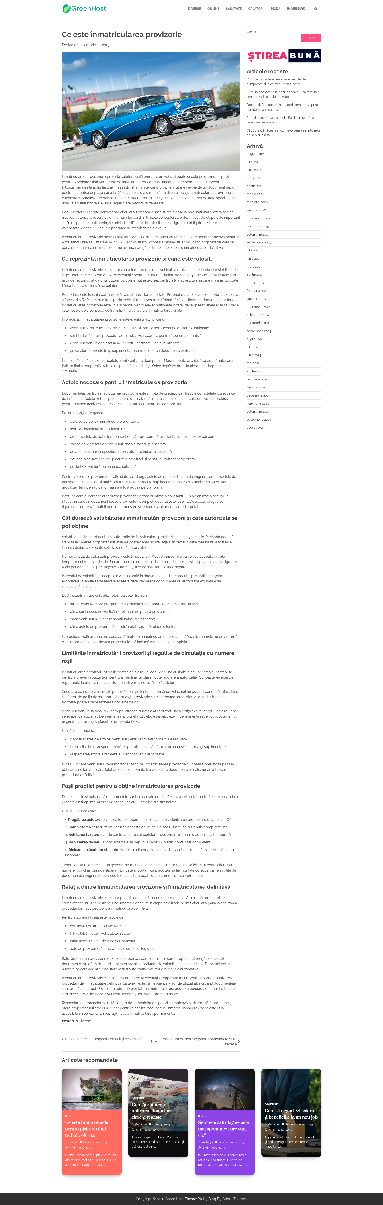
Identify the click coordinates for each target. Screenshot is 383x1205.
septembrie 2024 (259, 331)
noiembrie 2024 (258, 315)
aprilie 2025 (255, 274)
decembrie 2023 (258, 395)
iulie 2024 (253, 347)
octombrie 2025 (258, 234)
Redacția (141, 1124)
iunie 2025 (254, 258)
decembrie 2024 (258, 306)
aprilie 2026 (255, 186)
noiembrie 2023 (258, 403)
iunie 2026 (254, 170)
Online (213, 8)
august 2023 (255, 427)
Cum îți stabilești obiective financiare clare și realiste (152, 1111)
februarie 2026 (257, 202)
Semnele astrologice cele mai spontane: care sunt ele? (223, 1129)
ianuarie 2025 (256, 298)
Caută (251, 31)
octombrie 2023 (258, 411)
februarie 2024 (257, 379)
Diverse (194, 8)
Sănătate (234, 8)
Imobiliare (296, 8)
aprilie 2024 (255, 371)
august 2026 (255, 154)
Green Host (174, 1199)
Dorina (72, 1142)
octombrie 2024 (258, 323)
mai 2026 (253, 178)
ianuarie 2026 (256, 210)
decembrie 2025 (258, 218)
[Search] (315, 9)
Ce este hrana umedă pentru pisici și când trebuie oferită (86, 1129)
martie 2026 (255, 194)
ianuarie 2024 (256, 387)
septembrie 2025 (259, 242)
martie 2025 (255, 282)
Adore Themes (234, 1199)
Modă (275, 8)
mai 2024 (253, 363)
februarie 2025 (257, 290)
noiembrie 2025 (258, 226)
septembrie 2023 (259, 419)
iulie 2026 (253, 162)
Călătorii (256, 8)
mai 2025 (253, 266)
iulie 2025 (253, 250)
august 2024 (255, 339)
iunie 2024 (254, 355)
